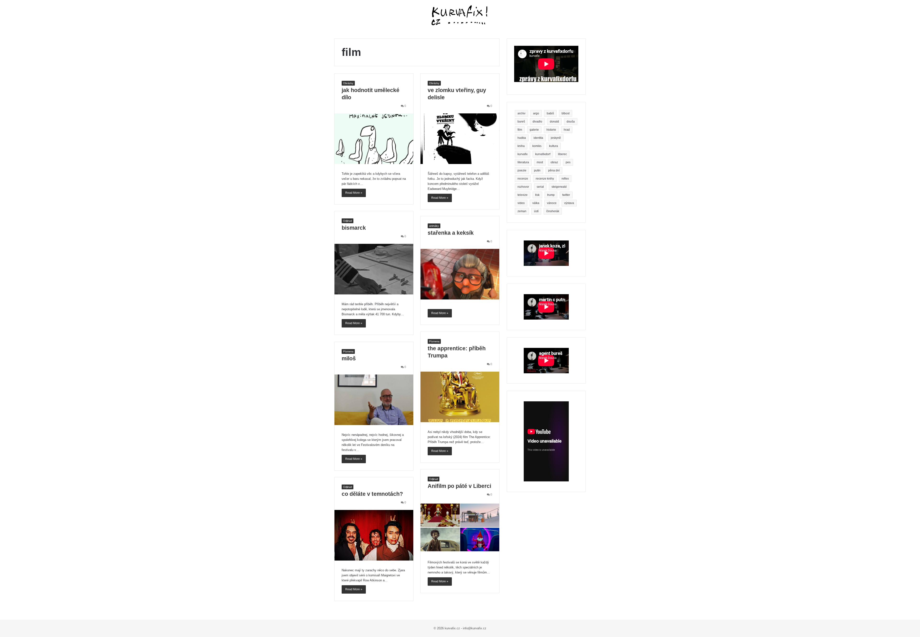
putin (537, 170)
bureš (521, 121)
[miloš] (373, 399)
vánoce (552, 203)
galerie (534, 129)
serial (540, 186)
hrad (567, 129)
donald (554, 121)
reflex (565, 178)
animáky (434, 225)
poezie (522, 170)
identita (538, 138)
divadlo (537, 121)
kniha (521, 146)
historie (551, 129)
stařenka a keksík (451, 233)
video (521, 203)
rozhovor (523, 186)
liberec (562, 154)
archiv (521, 113)
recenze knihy (545, 178)
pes (568, 162)
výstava (569, 203)
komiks (536, 146)
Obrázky (348, 83)
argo (536, 113)
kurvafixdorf (542, 154)
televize (523, 195)
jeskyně (556, 138)
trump (551, 195)
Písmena (434, 341)
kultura (553, 146)
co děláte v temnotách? (372, 494)
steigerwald (559, 186)
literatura (523, 162)
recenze (523, 178)
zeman (522, 211)
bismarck (354, 228)
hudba (522, 138)
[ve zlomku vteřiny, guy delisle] (459, 138)
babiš (550, 113)
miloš (349, 358)
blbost (565, 113)
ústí (536, 211)
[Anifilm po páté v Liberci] (459, 527)
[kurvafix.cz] (460, 15)
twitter (566, 195)
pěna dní (554, 170)
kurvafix (523, 154)
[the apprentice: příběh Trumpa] (459, 397)
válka (535, 203)
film (520, 129)
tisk (537, 195)
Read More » (353, 192)
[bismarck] (373, 269)
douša (571, 121)
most (540, 162)
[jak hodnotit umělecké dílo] (373, 138)
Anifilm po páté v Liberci (459, 486)
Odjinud (347, 220)
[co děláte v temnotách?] (373, 535)
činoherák (552, 211)
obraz (554, 162)
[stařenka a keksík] (459, 274)
